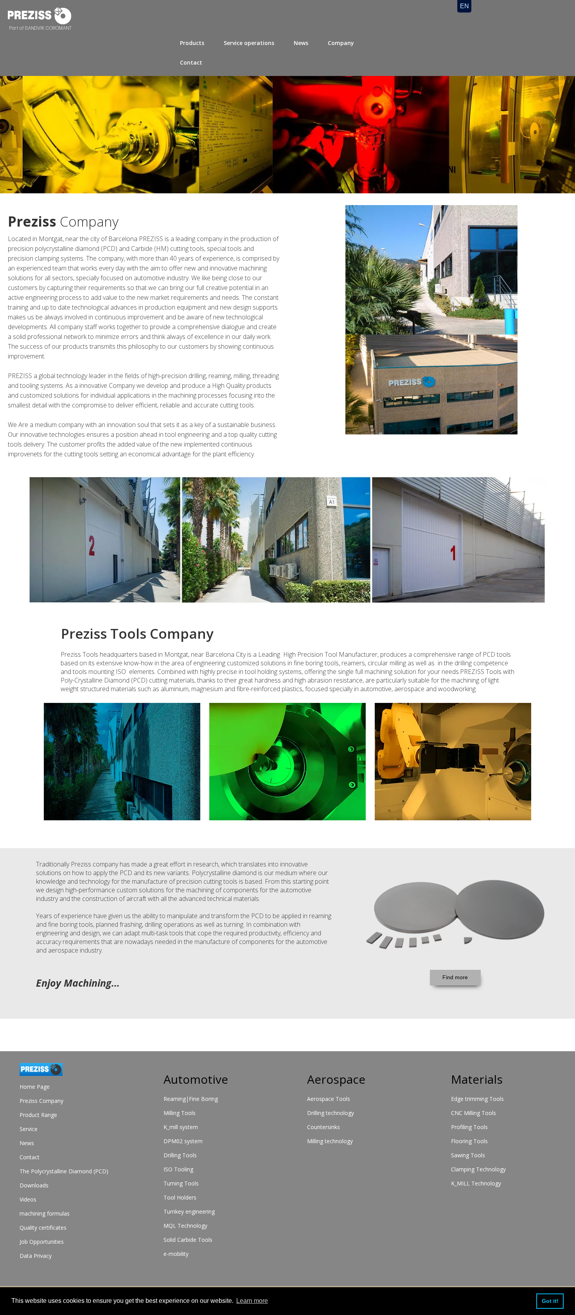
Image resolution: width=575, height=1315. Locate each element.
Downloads (34, 1185)
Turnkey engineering (189, 1211)
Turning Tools (181, 1183)
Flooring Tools (469, 1141)
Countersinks (323, 1127)
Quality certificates (43, 1227)
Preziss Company (41, 1100)
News (301, 43)
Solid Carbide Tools (188, 1239)
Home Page (35, 1086)
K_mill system (181, 1127)
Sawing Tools (468, 1155)
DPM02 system (183, 1141)
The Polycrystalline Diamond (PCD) (64, 1171)
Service (29, 1129)
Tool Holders (180, 1197)
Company (341, 43)
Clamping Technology (478, 1169)
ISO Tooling (178, 1169)
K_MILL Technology (476, 1183)
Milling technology (330, 1141)
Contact (191, 62)
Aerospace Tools (328, 1098)
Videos (28, 1199)
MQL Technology (185, 1225)
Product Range (38, 1115)
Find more (455, 977)
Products (192, 43)
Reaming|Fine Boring (191, 1098)
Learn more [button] (252, 1300)
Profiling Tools (469, 1127)
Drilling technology (330, 1113)
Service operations (249, 43)
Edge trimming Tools (477, 1098)
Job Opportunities (42, 1241)
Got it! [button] (550, 1301)
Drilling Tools (180, 1155)
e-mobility (176, 1253)
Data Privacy (36, 1255)
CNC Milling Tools (473, 1113)
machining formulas (45, 1213)
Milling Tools (180, 1113)
